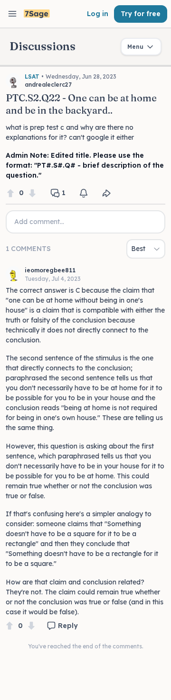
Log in (97, 13)
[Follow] (83, 193)
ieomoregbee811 (50, 270)
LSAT (32, 76)
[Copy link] (106, 193)
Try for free (141, 13)
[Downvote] (32, 193)
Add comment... (39, 221)
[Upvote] (10, 193)
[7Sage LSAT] (37, 13)
